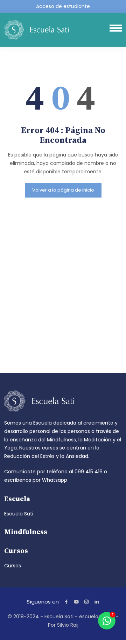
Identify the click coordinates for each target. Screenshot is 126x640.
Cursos (12, 565)
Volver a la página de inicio (63, 190)
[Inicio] (36, 29)
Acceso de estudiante (63, 6)
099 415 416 (89, 471)
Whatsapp (54, 480)
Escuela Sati (18, 513)
